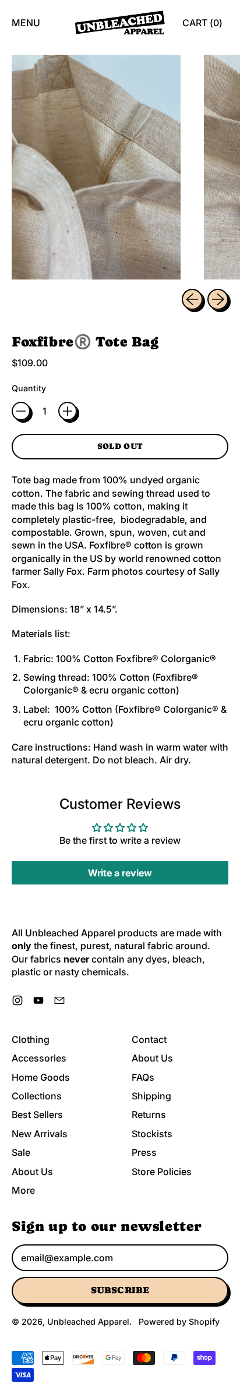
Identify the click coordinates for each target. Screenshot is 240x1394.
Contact (149, 1039)
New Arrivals (40, 1134)
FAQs (143, 1077)
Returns (149, 1114)
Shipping (151, 1096)
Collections (37, 1096)
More (23, 1190)
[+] (67, 411)
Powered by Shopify (179, 1321)
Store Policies (162, 1171)
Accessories (39, 1058)
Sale (21, 1152)
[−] (21, 411)
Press (144, 1152)
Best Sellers (37, 1114)
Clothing (31, 1039)
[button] (96, 167)
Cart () (202, 26)
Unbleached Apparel (88, 1321)
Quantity (29, 388)
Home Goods (41, 1077)
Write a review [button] (120, 873)
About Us (32, 1171)
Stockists (152, 1134)
